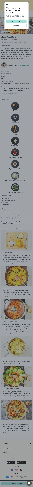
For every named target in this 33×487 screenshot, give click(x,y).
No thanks (16, 25)
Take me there (16, 21)
